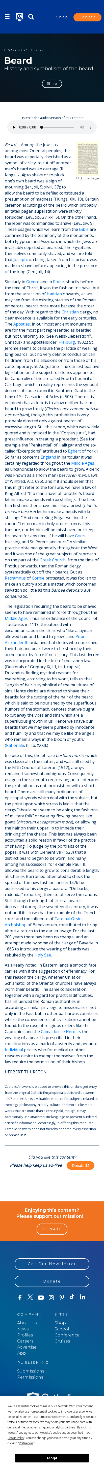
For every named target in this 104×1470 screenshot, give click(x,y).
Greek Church (53, 560)
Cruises (62, 1341)
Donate (87, 17)
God (79, 535)
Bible (84, 229)
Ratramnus (15, 578)
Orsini (77, 918)
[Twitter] (30, 1297)
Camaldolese (53, 1031)
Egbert (74, 451)
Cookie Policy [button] (16, 1438)
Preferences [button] (26, 1443)
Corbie (38, 578)
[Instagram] (51, 1297)
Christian (70, 312)
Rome (58, 281)
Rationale (15, 745)
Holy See (43, 955)
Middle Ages (82, 463)
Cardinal (62, 918)
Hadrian (54, 294)
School (62, 1329)
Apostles (21, 324)
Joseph (20, 259)
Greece (32, 281)
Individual (14, 1049)
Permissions (30, 1377)
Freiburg (67, 342)
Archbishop (16, 925)
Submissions (30, 1371)
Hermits (73, 1031)
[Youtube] (41, 1297)
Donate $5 (80, 1165)
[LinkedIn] (82, 1297)
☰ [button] (7, 16)
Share (52, 83)
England (48, 457)
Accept (52, 1458)
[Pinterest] (62, 1297)
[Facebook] (20, 1297)
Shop (62, 17)
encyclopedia (23, 50)
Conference (67, 1335)
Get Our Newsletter (52, 1264)
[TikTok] (72, 1297)
